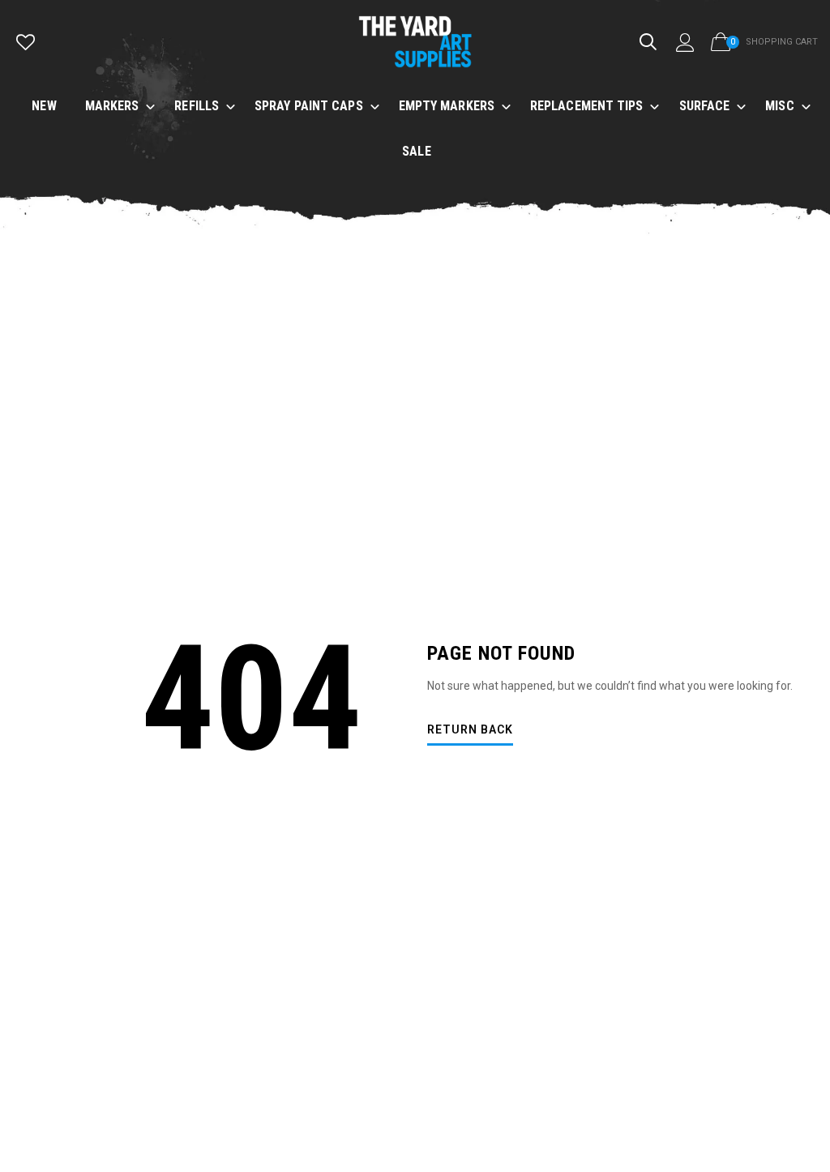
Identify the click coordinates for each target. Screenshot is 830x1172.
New (44, 105)
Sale (416, 151)
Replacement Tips (587, 105)
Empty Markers (446, 105)
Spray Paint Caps (309, 105)
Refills (196, 105)
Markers (112, 105)
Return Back (470, 730)
